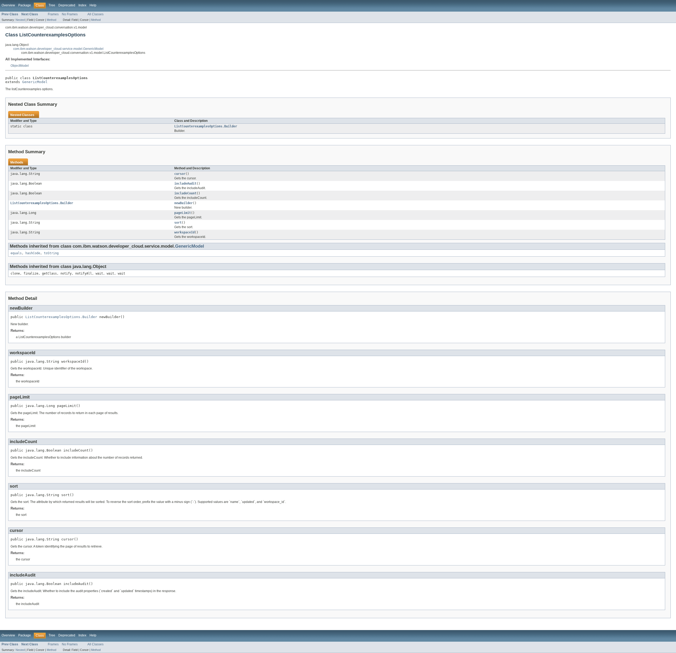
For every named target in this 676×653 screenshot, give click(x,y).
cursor (179, 174)
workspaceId (184, 232)
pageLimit (182, 213)
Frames (53, 14)
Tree (52, 5)
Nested (20, 19)
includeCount (185, 193)
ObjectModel (20, 66)
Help (93, 5)
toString (51, 253)
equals (16, 253)
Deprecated (66, 5)
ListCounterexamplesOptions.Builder (205, 126)
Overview (8, 5)
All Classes (95, 14)
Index (82, 5)
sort (178, 222)
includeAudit (185, 183)
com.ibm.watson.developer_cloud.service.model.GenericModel (58, 49)
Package (24, 5)
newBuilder (183, 203)
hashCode (32, 253)
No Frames (70, 14)
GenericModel (35, 82)
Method (51, 19)
